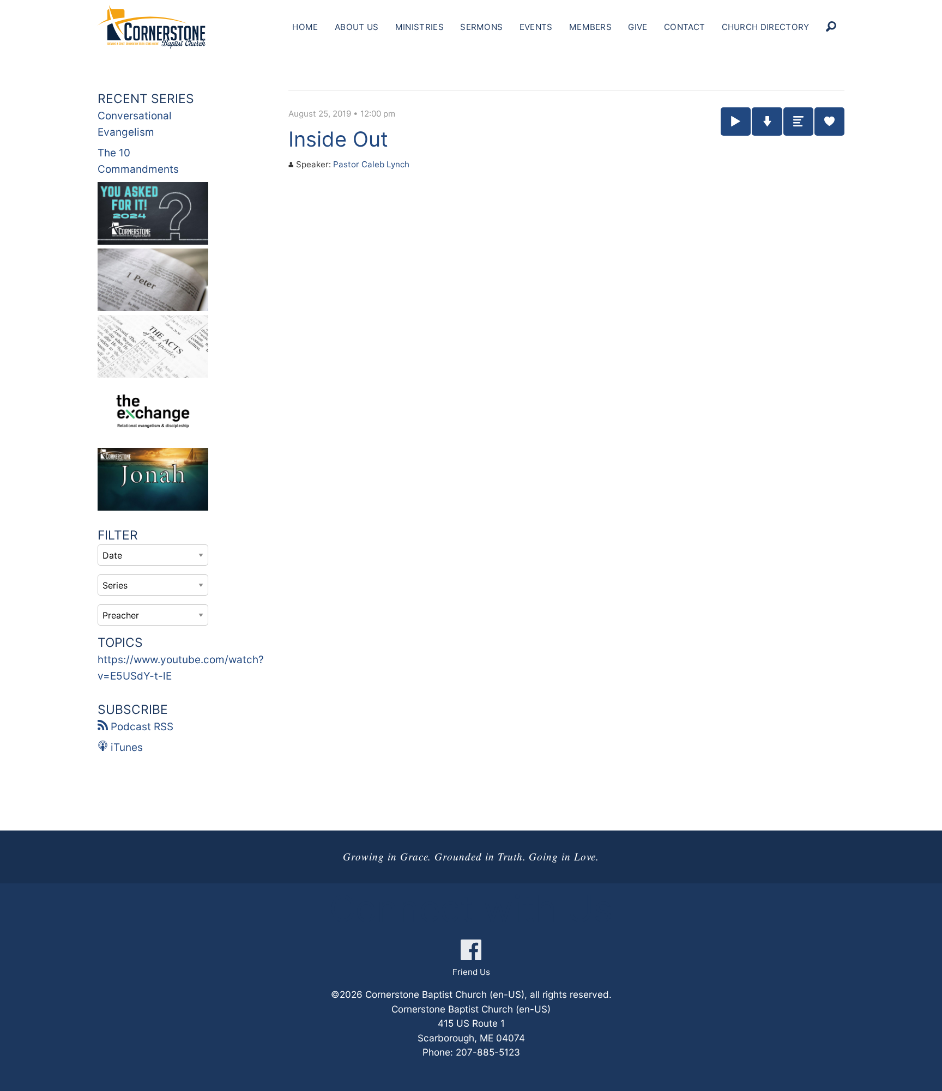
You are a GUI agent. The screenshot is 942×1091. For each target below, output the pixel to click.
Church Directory (766, 27)
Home (305, 27)
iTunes (125, 747)
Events (536, 27)
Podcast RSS (140, 726)
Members (590, 27)
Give (637, 27)
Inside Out (338, 138)
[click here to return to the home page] (152, 27)
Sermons (481, 27)
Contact (684, 27)
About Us (356, 27)
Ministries (419, 27)
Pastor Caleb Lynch (371, 164)
